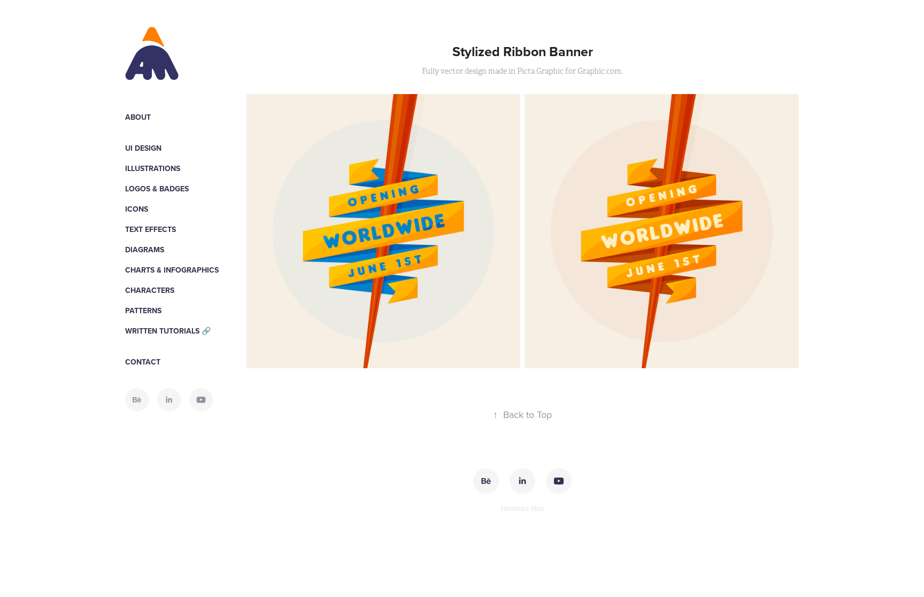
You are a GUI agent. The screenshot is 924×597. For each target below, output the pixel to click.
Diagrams (144, 249)
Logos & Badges (157, 188)
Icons (136, 209)
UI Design (143, 148)
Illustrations (152, 168)
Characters (149, 290)
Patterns (143, 310)
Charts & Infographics (172, 270)
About (138, 117)
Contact (142, 361)
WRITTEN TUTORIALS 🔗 (168, 330)
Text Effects (150, 229)
